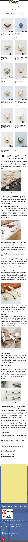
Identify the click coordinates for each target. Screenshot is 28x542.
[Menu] (2, 2)
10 (22, 156)
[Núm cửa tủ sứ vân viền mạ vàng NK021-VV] (7, 93)
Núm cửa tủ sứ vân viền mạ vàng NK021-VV (6, 103)
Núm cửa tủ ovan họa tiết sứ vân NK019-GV (6, 58)
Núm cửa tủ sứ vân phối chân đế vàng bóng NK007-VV (20, 80)
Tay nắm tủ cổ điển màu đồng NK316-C (11, 402)
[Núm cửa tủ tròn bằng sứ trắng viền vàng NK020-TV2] (21, 115)
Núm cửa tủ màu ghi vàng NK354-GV (20, 35)
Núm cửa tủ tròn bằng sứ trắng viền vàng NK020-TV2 (20, 126)
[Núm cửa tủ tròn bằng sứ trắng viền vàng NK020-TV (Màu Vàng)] (7, 115)
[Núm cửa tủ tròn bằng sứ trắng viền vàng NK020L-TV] (7, 139)
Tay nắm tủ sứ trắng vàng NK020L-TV (11, 192)
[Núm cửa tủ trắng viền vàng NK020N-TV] (21, 93)
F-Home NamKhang (15, 196)
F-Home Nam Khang (19, 410)
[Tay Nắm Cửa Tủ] (14, 2)
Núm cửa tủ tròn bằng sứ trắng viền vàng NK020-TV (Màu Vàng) (6, 126)
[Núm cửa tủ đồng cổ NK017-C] (7, 25)
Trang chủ (8, 7)
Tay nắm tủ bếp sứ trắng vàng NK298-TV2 (11, 349)
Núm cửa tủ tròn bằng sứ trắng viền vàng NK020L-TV (6, 150)
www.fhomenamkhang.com (12, 454)
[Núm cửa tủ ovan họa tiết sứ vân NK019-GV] (7, 47)
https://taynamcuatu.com (7, 456)
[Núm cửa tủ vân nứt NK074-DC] (21, 139)
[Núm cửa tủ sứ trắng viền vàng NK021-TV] (21, 47)
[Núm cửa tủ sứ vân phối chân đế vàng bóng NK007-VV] (21, 70)
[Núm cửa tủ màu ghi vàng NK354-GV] (21, 25)
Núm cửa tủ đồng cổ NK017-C (7, 34)
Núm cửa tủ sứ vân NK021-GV (7, 80)
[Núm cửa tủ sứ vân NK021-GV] (7, 70)
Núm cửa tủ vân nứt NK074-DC (21, 149)
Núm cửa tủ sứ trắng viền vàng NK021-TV (21, 58)
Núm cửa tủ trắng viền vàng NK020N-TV (20, 103)
